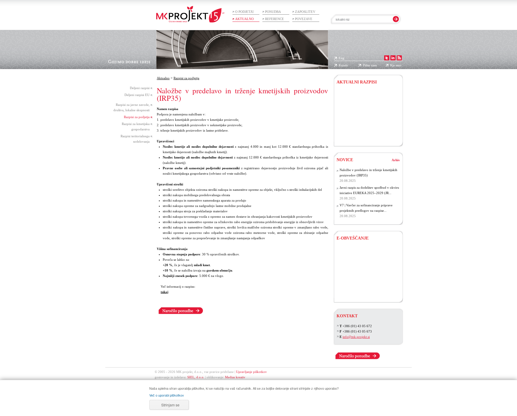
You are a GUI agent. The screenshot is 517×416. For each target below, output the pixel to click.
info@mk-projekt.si (356, 337)
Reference (274, 19)
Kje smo (396, 65)
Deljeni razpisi (140, 88)
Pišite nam (370, 65)
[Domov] (190, 11)
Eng (341, 58)
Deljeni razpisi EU (137, 95)
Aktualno (244, 19)
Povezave (303, 19)
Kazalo (343, 65)
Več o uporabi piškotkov (166, 395)
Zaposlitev (305, 11)
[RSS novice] (400, 58)
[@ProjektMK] (387, 58)
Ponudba (273, 11)
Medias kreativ (235, 377)
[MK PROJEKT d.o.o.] (393, 58)
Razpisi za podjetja (137, 117)
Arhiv (396, 160)
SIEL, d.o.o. (195, 377)
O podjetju (244, 11)
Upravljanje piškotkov (251, 372)
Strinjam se (170, 404)
